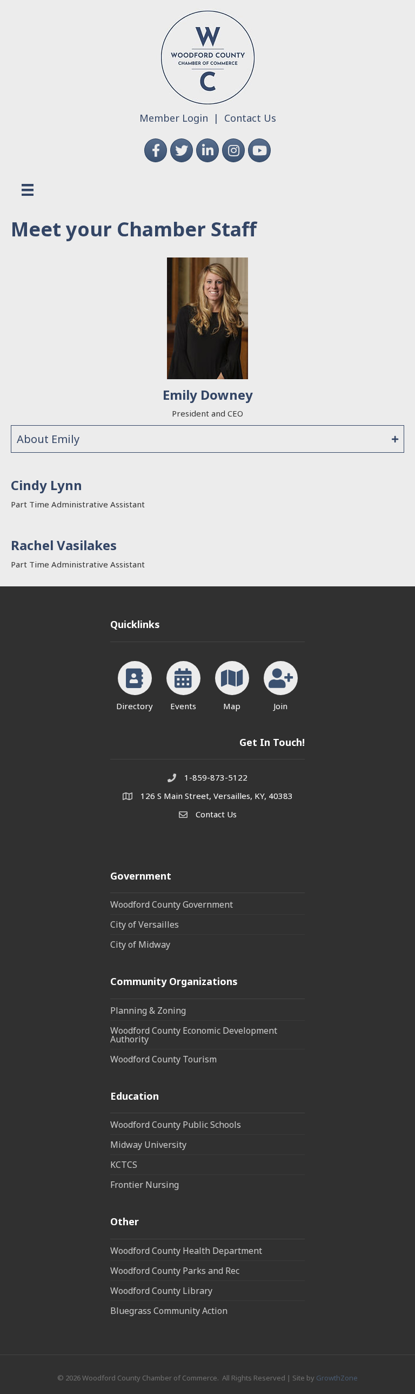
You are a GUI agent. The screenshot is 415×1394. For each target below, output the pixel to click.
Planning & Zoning (148, 1010)
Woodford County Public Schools (175, 1125)
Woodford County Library (161, 1291)
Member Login (173, 117)
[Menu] (27, 190)
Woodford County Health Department (186, 1251)
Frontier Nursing (144, 1185)
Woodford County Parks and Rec (174, 1271)
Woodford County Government (171, 904)
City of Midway (140, 944)
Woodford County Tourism (163, 1059)
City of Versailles (144, 924)
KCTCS (123, 1165)
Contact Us (250, 117)
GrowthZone (337, 1378)
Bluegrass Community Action (168, 1311)
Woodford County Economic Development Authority (193, 1035)
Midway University (148, 1145)
